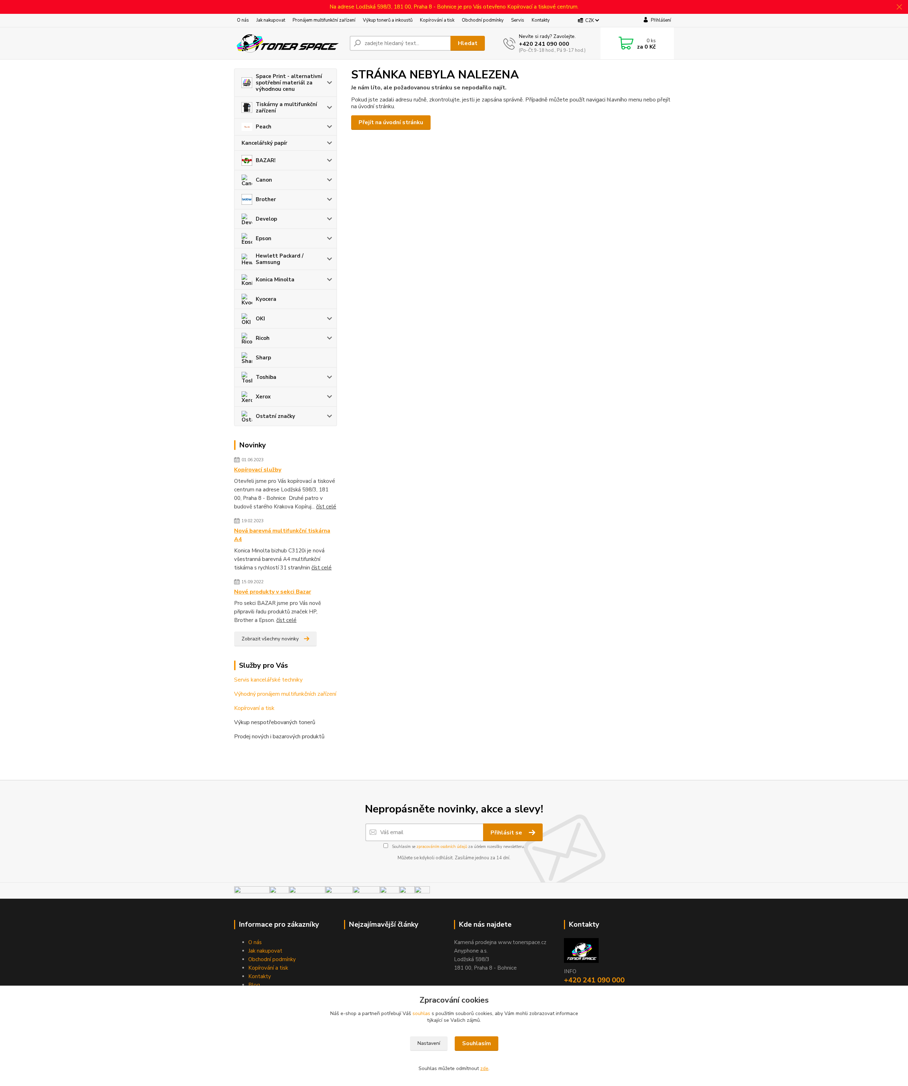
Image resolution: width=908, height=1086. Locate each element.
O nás (243, 20)
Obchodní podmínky (483, 20)
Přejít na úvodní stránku (391, 122)
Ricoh (263, 338)
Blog (254, 984)
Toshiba (266, 377)
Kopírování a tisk (437, 20)
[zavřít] (899, 7)
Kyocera (266, 299)
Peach (263, 126)
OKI (260, 318)
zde (484, 1068)
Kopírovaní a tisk (254, 708)
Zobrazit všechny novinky (270, 638)
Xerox (263, 396)
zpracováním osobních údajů (441, 846)
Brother (266, 199)
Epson (263, 238)
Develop (266, 218)
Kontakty (541, 20)
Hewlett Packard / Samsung (280, 259)
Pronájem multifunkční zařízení (324, 20)
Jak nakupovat (270, 20)
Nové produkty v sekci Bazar (272, 592)
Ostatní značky (275, 416)
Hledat (467, 43)
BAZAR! (266, 160)
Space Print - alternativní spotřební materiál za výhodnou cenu (289, 83)
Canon (264, 179)
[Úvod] (289, 43)
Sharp (263, 357)
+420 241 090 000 (544, 44)
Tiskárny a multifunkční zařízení (286, 107)
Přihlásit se (507, 833)
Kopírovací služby (257, 470)
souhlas (421, 1013)
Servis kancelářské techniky (268, 680)
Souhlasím (476, 1043)
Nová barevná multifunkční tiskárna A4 (282, 535)
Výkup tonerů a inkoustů (388, 20)
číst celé (326, 506)
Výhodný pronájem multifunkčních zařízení (285, 694)
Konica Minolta (275, 279)
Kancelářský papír (264, 143)
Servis (517, 20)
